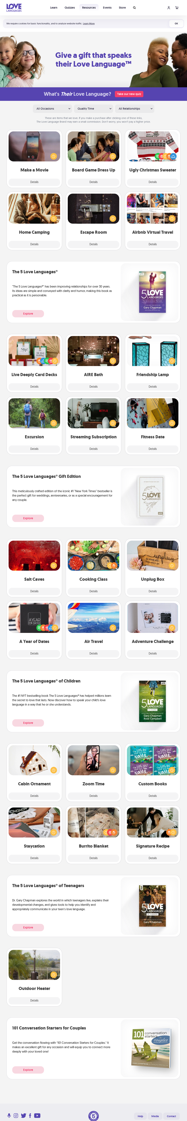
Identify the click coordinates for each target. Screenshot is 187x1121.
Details (34, 182)
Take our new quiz (129, 94)
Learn (53, 8)
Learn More (89, 23)
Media (155, 1116)
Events (107, 8)
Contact (171, 1116)
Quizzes (70, 8)
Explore (28, 314)
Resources (89, 8)
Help (140, 1116)
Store (122, 8)
